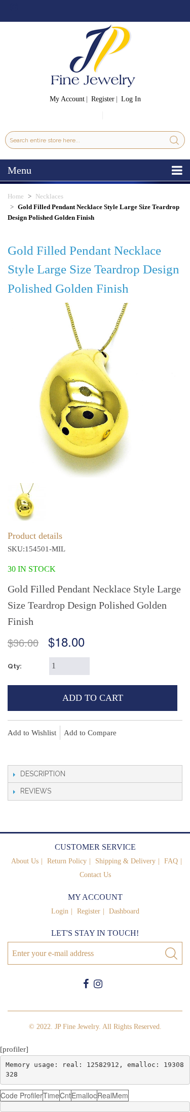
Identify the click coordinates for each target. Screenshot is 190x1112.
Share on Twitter (58, 750)
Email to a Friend (17, 750)
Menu (19, 170)
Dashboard (124, 911)
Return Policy (67, 861)
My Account (67, 99)
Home (16, 196)
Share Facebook (38, 750)
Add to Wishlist (32, 733)
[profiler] (14, 1049)
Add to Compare (90, 733)
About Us (25, 861)
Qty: (15, 666)
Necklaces (49, 196)
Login (59, 911)
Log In (131, 99)
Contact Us (95, 875)
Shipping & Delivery (125, 861)
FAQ (171, 861)
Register (103, 99)
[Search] (174, 140)
